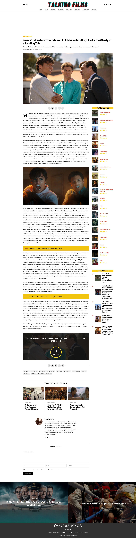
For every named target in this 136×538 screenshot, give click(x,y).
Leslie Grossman (76, 371)
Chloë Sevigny (34, 371)
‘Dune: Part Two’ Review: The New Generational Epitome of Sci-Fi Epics (55, 407)
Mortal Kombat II (104, 214)
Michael (101, 245)
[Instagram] (108, 4)
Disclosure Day (103, 151)
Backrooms (102, 175)
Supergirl (102, 143)
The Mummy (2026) (104, 253)
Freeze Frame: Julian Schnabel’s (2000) (77, 407)
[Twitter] (106, 4)
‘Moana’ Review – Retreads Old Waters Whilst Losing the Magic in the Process (107, 319)
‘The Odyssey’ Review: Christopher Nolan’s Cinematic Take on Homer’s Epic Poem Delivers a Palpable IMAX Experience (107, 307)
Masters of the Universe (105, 167)
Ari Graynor (26, 371)
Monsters (84, 371)
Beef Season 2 (103, 237)
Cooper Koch (42, 371)
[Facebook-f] (104, 4)
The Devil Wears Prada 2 (105, 229)
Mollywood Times (104, 159)
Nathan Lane (26, 373)
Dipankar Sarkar (28, 49)
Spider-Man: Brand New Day (106, 120)
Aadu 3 (101, 260)
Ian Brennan (59, 371)
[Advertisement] (68, 23)
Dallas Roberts (50, 371)
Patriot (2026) (103, 221)
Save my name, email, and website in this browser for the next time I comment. (41, 469)
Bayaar (101, 206)
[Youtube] (110, 4)
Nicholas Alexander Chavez (37, 373)
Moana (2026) (103, 136)
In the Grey (102, 198)
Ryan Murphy (49, 373)
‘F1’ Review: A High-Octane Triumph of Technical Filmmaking (32, 407)
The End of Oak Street (105, 112)
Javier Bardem (67, 371)
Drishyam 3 (102, 182)
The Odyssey (103, 128)
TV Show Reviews (27, 36)
